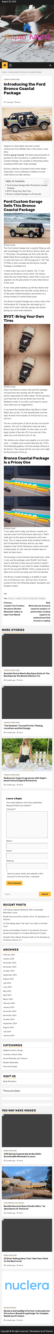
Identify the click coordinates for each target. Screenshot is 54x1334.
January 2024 (8, 1035)
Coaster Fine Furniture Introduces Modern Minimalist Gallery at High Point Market (14, 609)
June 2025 (7, 987)
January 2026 (8, 959)
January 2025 (8, 1007)
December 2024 (9, 1011)
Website (10, 861)
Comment (11, 809)
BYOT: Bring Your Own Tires (19, 191)
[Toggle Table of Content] (45, 182)
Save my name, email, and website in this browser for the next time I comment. (25, 875)
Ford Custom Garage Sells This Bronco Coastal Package (27, 186)
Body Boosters (9, 1081)
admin (18, 102)
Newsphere (35, 1331)
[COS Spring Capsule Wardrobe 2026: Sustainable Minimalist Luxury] (27, 1130)
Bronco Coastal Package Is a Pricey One (24, 194)
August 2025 (8, 979)
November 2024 (9, 1015)
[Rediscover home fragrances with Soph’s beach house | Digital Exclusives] (27, 754)
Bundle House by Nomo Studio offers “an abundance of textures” (24, 1207)
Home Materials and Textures (15, 1058)
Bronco (11, 598)
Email (9, 851)
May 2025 (7, 991)
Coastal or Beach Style (12, 79)
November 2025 (9, 967)
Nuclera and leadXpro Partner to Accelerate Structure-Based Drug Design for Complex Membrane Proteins (27, 1313)
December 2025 (9, 963)
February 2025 (9, 1003)
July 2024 (7, 1031)
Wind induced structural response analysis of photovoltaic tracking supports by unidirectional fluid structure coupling (39, 612)
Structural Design (10, 1066)
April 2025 (7, 995)
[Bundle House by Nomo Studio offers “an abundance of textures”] (27, 1182)
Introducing (32, 598)
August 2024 (8, 1027)
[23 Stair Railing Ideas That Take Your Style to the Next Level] (27, 1235)
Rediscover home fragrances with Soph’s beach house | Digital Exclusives (25, 779)
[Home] (4, 65)
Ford (24, 598)
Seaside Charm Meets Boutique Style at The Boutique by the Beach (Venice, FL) (27, 674)
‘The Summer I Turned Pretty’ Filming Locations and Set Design (23, 727)
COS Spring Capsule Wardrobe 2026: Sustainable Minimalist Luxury (22, 1155)
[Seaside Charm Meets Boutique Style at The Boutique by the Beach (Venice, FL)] (27, 650)
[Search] (50, 65)
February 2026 (9, 955)
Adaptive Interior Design (13, 1050)
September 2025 (10, 975)
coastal (18, 598)
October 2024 (8, 1019)
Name (9, 841)
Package (42, 598)
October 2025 (8, 971)
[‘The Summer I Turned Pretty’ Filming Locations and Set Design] (27, 702)
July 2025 (7, 983)
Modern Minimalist (10, 1062)
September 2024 (10, 1023)
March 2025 (8, 999)
